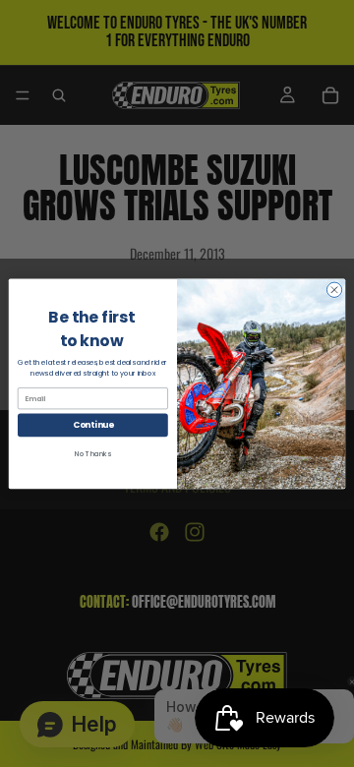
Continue (93, 425)
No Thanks (93, 453)
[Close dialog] (333, 289)
